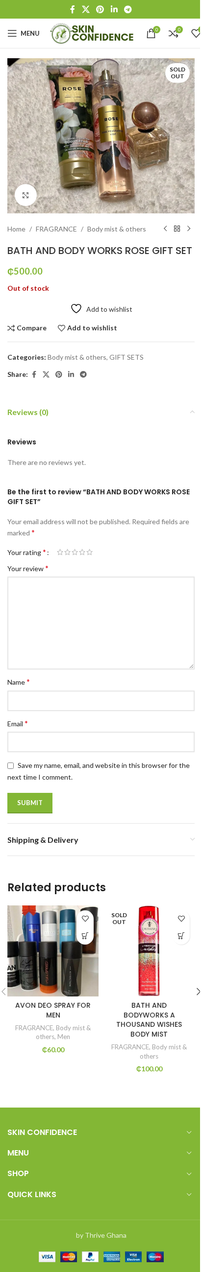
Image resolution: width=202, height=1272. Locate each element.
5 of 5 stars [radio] (89, 552)
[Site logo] (93, 32)
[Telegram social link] (128, 9)
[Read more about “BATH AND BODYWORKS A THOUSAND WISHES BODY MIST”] (181, 936)
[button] (85, 936)
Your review (28, 568)
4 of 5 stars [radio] (82, 552)
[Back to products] (177, 229)
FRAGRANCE (56, 229)
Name (18, 681)
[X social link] (85, 9)
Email (17, 723)
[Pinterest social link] (100, 9)
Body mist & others (116, 229)
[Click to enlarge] (26, 195)
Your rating (26, 552)
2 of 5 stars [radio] (67, 552)
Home (16, 229)
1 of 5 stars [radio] (60, 552)
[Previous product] (165, 229)
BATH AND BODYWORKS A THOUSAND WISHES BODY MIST (149, 1019)
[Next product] (189, 229)
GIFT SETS (126, 357)
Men (63, 1037)
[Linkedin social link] (114, 9)
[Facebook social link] (72, 9)
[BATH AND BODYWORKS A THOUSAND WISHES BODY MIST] (149, 950)
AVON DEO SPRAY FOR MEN (53, 1010)
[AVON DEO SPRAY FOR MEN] (53, 950)
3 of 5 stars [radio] (74, 552)
